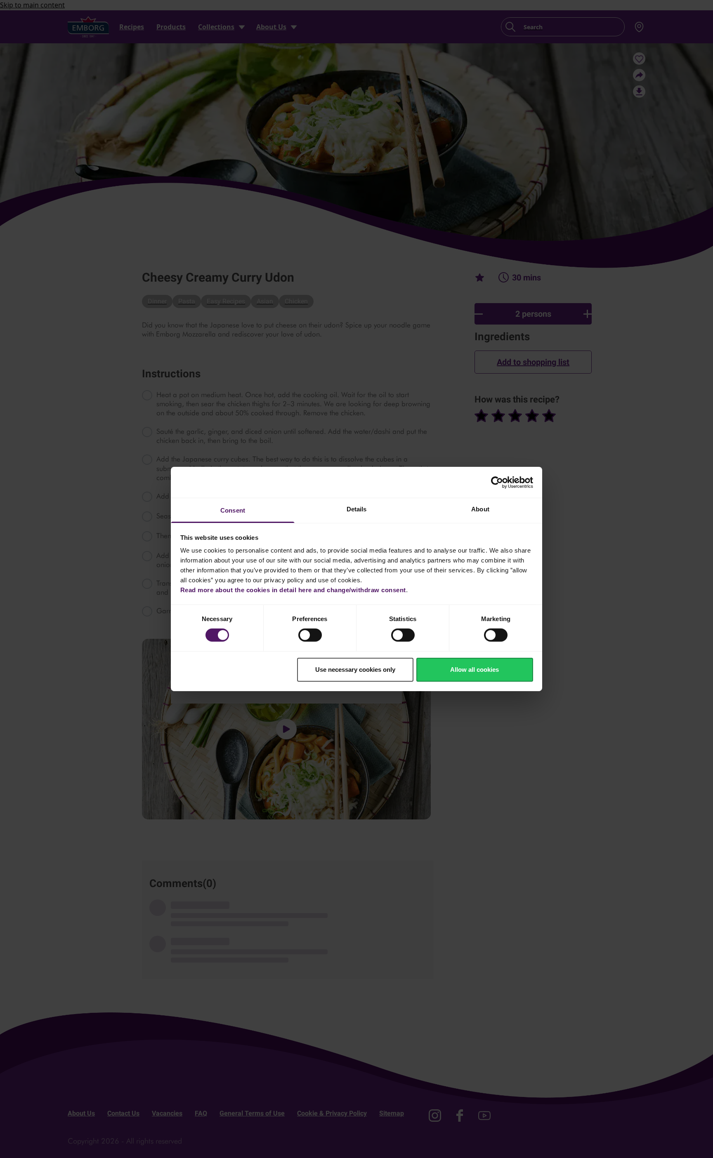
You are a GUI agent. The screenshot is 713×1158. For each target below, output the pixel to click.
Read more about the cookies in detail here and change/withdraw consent (293, 589)
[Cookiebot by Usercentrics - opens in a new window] (497, 482)
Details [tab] (357, 509)
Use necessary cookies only (355, 669)
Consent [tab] (232, 510)
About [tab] (480, 509)
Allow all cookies (474, 669)
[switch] (310, 635)
